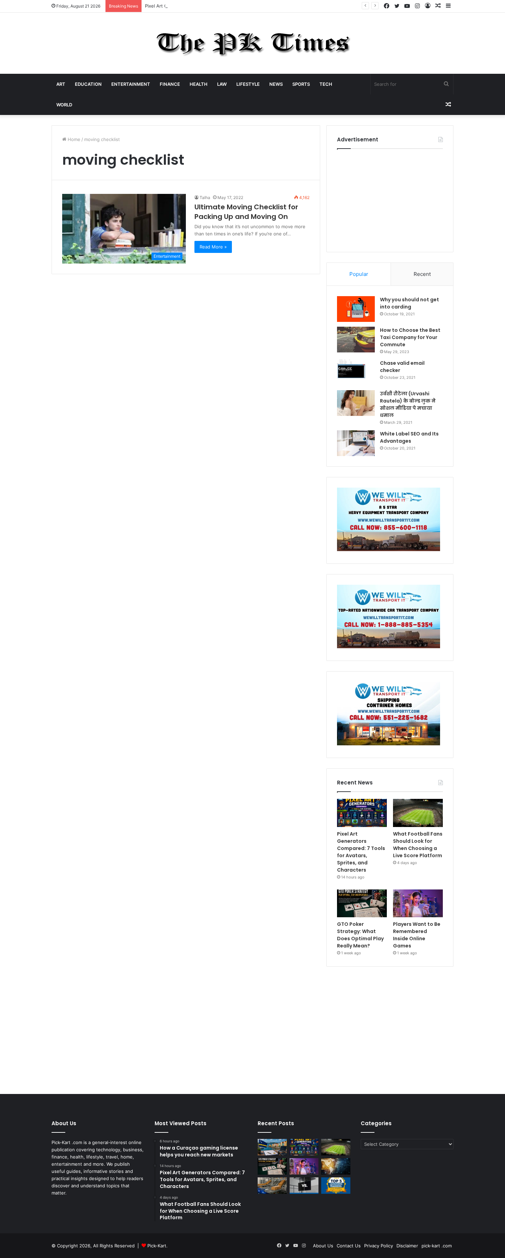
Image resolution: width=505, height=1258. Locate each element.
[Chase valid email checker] (356, 372)
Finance (170, 84)
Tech (325, 84)
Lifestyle (248, 84)
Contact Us (349, 1245)
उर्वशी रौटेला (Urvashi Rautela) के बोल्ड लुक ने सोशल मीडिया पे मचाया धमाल (408, 404)
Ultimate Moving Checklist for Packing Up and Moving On (246, 211)
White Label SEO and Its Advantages (409, 437)
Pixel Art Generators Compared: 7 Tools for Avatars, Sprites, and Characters (226, 6)
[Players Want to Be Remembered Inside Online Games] (418, 903)
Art (60, 84)
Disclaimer (407, 1245)
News (276, 84)
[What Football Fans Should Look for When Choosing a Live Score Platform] (418, 813)
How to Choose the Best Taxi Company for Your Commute (410, 337)
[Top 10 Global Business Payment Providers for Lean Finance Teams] (335, 1166)
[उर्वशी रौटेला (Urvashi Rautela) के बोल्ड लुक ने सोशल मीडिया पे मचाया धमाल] (356, 403)
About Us (323, 1245)
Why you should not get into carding (409, 303)
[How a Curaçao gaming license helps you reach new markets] (272, 1147)
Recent (422, 274)
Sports (301, 84)
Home (73, 139)
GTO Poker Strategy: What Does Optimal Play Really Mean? (360, 935)
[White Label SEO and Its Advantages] (356, 443)
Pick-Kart (156, 1245)
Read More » (213, 246)
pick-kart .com (437, 1245)
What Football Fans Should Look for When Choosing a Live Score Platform (417, 844)
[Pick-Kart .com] (253, 43)
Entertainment (130, 84)
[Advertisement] (390, 199)
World (64, 104)
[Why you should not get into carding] (356, 309)
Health (198, 84)
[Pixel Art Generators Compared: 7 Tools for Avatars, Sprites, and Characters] (362, 813)
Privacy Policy (378, 1245)
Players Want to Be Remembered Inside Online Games (416, 935)
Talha (205, 197)
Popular (358, 274)
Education (88, 84)
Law (222, 84)
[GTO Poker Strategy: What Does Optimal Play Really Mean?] (362, 903)
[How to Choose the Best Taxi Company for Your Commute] (356, 339)
